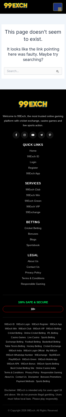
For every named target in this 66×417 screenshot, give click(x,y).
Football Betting (33, 342)
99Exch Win (33, 195)
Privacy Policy (33, 272)
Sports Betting (48, 337)
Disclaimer (33, 377)
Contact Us (33, 266)
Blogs (33, 239)
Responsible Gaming (33, 283)
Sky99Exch (54, 355)
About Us (33, 261)
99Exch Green (33, 200)
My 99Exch (51, 350)
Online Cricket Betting (35, 333)
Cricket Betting (33, 228)
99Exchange (33, 212)
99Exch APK (13, 363)
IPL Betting (52, 333)
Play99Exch (15, 359)
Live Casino (33, 337)
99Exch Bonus (28, 363)
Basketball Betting (51, 342)
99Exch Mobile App (47, 359)
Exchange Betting (14, 342)
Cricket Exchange (52, 346)
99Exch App (33, 173)
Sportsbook (33, 245)
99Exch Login (23, 324)
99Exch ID (33, 156)
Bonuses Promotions (51, 377)
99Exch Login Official (34, 350)
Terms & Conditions (33, 278)
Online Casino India (46, 368)
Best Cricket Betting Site (22, 368)
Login (33, 162)
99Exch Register (40, 324)
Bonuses (33, 233)
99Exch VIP (33, 206)
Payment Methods (25, 381)
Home (33, 150)
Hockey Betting (34, 346)
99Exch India (15, 350)
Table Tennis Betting (15, 346)
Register (33, 167)
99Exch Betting (53, 328)
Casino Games (18, 337)
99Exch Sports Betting (48, 363)
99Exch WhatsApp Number (19, 355)
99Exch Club (33, 189)
